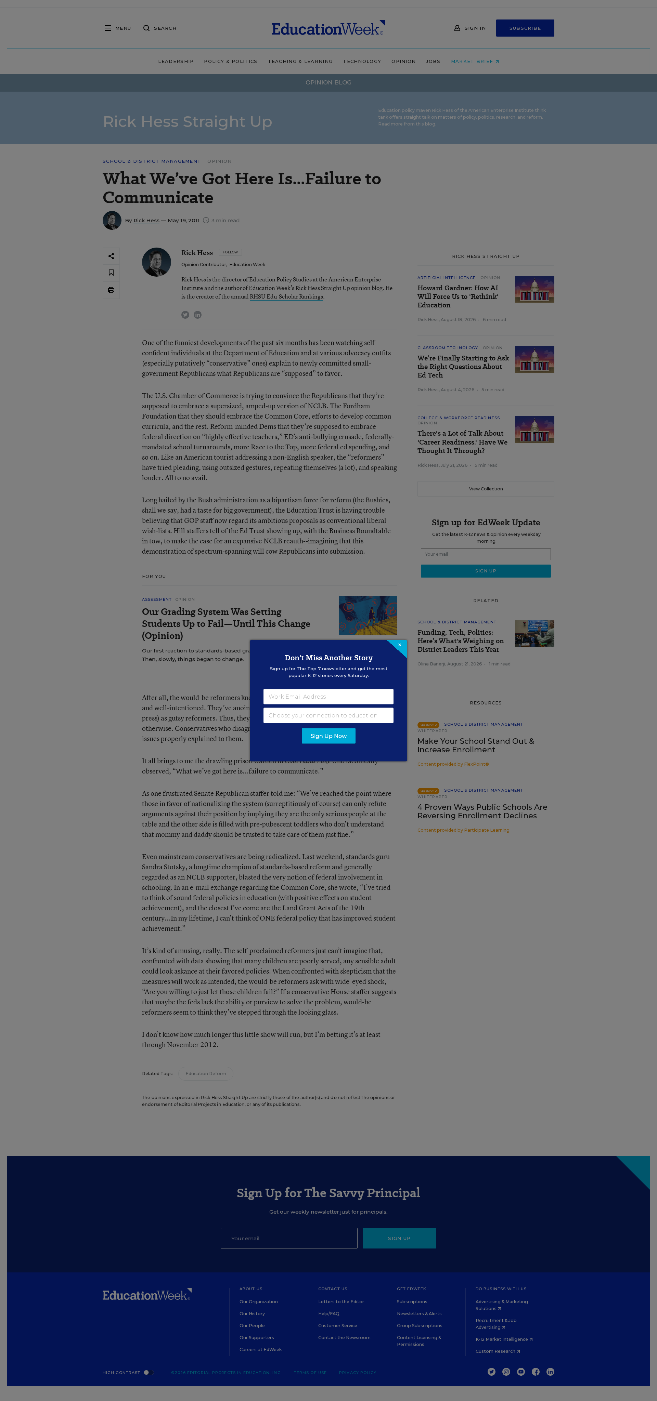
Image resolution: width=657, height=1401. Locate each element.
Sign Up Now (329, 735)
